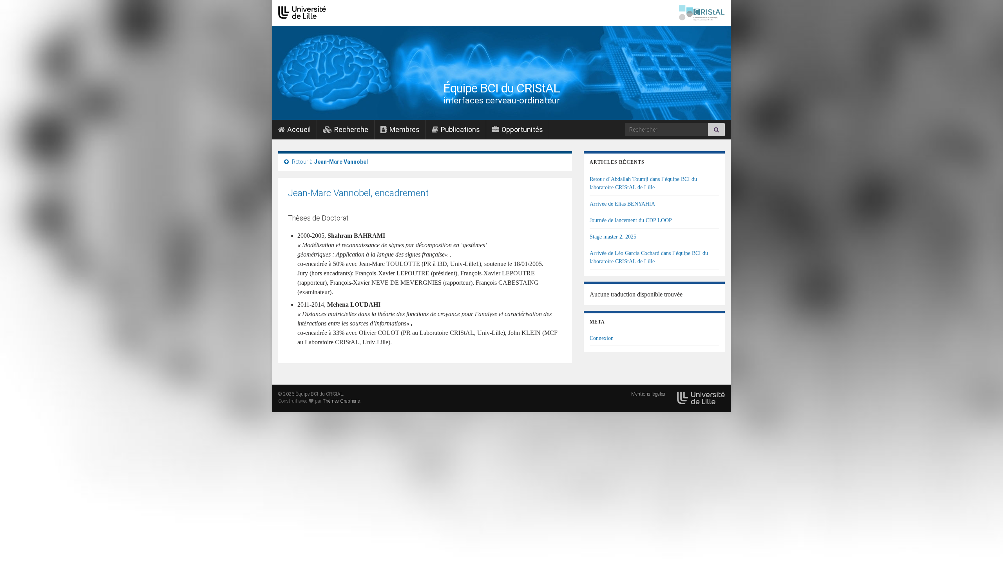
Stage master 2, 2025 (613, 237)
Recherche (350, 129)
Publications (459, 129)
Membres (404, 129)
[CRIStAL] (702, 13)
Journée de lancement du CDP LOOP (631, 220)
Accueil (298, 129)
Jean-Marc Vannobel (341, 162)
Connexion (602, 338)
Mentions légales (648, 394)
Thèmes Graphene (341, 401)
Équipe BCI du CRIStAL (501, 88)
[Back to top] (985, 546)
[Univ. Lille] (302, 12)
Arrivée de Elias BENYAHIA (622, 204)
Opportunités (521, 129)
